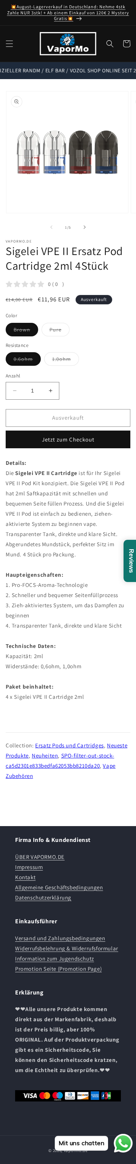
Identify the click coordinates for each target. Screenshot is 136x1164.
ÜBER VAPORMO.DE (40, 856)
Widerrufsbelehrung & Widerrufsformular (66, 948)
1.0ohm (65, 360)
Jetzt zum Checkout (68, 439)
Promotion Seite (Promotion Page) (58, 968)
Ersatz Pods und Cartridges (69, 745)
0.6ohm (27, 360)
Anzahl (13, 376)
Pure (59, 331)
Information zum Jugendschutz (54, 958)
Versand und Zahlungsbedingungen (60, 938)
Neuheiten (45, 755)
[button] (9, 43)
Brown (26, 331)
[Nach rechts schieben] (84, 227)
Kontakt (25, 877)
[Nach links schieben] (51, 227)
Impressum (29, 867)
